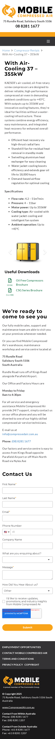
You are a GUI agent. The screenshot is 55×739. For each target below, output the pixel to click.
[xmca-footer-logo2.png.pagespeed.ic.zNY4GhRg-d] (27, 682)
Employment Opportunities (21, 647)
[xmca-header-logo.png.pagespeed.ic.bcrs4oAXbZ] (27, 11)
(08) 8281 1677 (21, 441)
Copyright (31, 664)
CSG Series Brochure (29, 290)
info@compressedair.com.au (20, 434)
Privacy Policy (12, 664)
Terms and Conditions (18, 658)
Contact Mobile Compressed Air (24, 652)
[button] (48, 41)
